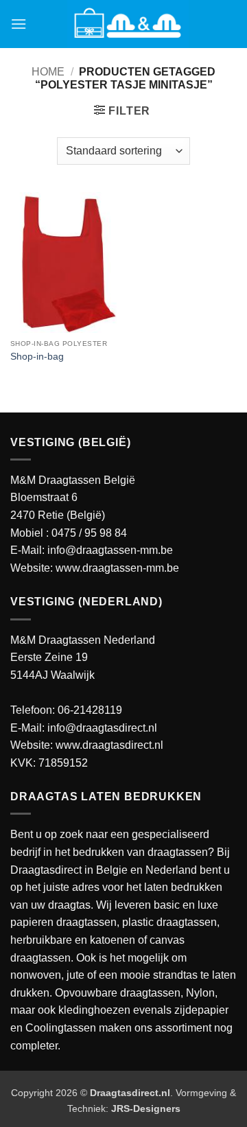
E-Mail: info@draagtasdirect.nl (83, 728)
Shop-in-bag (37, 356)
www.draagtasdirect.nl (109, 745)
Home (48, 72)
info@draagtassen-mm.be (110, 550)
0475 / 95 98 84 (89, 533)
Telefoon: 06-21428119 (66, 710)
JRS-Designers (145, 1108)
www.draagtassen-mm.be (117, 568)
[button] (18, 23)
